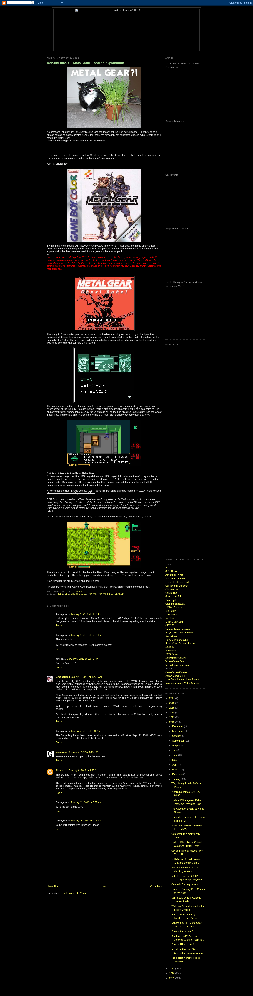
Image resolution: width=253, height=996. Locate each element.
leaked (119, 594)
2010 (172, 973)
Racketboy (171, 636)
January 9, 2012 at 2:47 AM (84, 770)
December (178, 726)
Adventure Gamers (175, 578)
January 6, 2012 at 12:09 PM (86, 635)
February (177, 774)
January (177, 779)
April (175, 764)
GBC (67, 594)
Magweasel (171, 614)
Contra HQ (171, 593)
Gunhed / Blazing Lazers (184, 884)
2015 (172, 707)
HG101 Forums (173, 607)
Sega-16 (169, 647)
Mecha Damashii (174, 621)
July (174, 750)
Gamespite (171, 600)
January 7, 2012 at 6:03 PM (83, 752)
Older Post (156, 886)
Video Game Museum (177, 665)
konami (92, 594)
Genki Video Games (176, 672)
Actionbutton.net (174, 574)
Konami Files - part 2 (182, 944)
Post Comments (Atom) (74, 893)
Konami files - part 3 (182, 931)
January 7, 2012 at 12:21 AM (86, 677)
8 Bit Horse (171, 571)
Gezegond (61, 752)
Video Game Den (174, 661)
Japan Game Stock (175, 675)
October (177, 736)
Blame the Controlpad (177, 582)
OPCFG (169, 625)
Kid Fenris (170, 611)
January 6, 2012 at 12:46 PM (82, 658)
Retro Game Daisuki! (176, 639)
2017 (172, 698)
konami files (106, 594)
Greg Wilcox (63, 677)
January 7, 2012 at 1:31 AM (85, 731)
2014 (172, 712)
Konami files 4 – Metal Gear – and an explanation (85, 63)
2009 (172, 978)
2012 (172, 722)
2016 (172, 703)
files (60, 594)
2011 (172, 968)
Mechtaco (170, 618)
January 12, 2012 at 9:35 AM (86, 802)
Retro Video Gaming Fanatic (180, 643)
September (178, 740)
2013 (172, 717)
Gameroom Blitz (174, 596)
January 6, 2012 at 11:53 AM (86, 614)
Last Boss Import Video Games (182, 679)
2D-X (168, 567)
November (178, 731)
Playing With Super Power (179, 632)
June (175, 755)
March (176, 769)
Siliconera (170, 650)
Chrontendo (171, 589)
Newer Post (53, 886)
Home (105, 886)
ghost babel (78, 594)
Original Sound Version (177, 629)
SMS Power (171, 654)
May (175, 760)
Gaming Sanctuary (175, 603)
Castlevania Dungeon (176, 585)
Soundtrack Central (175, 657)
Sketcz (59, 770)
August (176, 745)
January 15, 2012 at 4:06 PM (86, 820)
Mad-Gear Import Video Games (182, 683)
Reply (59, 625)
